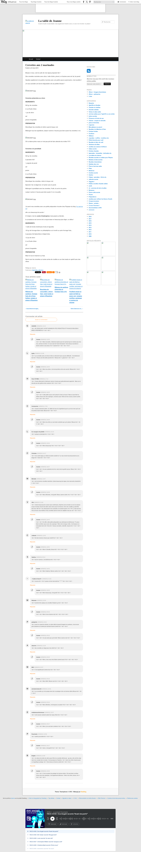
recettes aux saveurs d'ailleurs (98, 147)
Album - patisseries (94, 94)
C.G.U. (75, 798)
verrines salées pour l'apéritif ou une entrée (102, 114)
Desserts (91, 103)
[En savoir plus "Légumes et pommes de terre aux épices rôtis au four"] (109, 284)
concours (91, 210)
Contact (38, 59)
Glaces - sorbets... (94, 203)
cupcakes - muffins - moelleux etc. (99, 138)
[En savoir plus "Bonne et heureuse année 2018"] (109, 255)
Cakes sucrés (93, 149)
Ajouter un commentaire (41, 319)
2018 (90, 216)
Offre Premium (101, 798)
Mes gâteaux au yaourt (95, 127)
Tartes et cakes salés (95, 112)
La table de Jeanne (49, 20)
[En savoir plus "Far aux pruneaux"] (94, 255)
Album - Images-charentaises (97, 92)
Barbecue (91, 170)
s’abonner (53, 824)
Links (90, 96)
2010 (90, 234)
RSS (89, 71)
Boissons (91, 190)
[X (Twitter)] (87, 2)
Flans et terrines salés (95, 166)
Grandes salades (94, 109)
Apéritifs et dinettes (94, 105)
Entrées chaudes (94, 151)
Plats (90, 168)
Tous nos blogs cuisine (73, 2)
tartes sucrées (93, 116)
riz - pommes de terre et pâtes (97, 188)
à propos (75, 824)
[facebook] (83, 2)
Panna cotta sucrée (94, 192)
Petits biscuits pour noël (96, 140)
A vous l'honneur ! (94, 205)
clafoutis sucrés (93, 179)
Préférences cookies (132, 798)
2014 (90, 225)
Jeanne (13, 798)
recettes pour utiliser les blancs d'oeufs (100, 199)
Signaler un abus (67, 798)
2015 (90, 223)
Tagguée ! (91, 181)
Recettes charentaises (95, 162)
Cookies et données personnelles (116, 798)
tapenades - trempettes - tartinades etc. (100, 153)
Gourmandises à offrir (95, 208)
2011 (90, 232)
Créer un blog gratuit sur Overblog (37, 798)
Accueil (31, 59)
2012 (90, 229)
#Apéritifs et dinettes (37, 270)
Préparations (92, 197)
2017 (90, 219)
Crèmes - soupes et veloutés (97, 120)
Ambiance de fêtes (94, 144)
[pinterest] (90, 2)
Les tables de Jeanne (95, 155)
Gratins (91, 175)
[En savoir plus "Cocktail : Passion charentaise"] (109, 270)
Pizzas (91, 194)
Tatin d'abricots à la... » (77, 308)
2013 (90, 227)
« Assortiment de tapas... (32, 308)
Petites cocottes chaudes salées (98, 183)
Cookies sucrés (93, 173)
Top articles (51, 798)
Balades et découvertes (95, 160)
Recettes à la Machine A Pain (97, 129)
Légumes (91, 125)
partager (64, 824)
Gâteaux (91, 136)
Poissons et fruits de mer (96, 118)
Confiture (91, 133)
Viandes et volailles (94, 107)
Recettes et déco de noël (96, 142)
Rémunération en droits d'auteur (87, 798)
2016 (90, 221)
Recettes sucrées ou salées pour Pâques (101, 157)
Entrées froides (93, 131)
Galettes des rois (94, 164)
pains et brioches (94, 123)
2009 (90, 236)
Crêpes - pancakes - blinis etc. (98, 177)
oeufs (90, 186)
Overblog (83, 792)
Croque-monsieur (94, 201)
